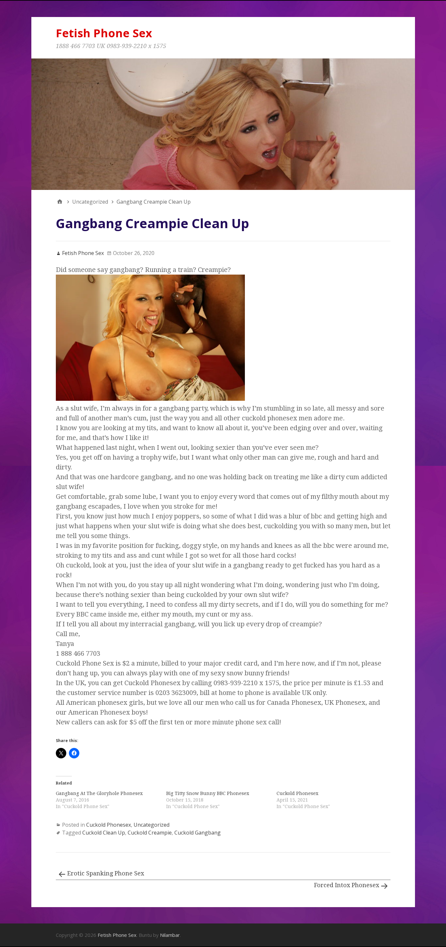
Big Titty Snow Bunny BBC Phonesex (207, 793)
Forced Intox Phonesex (346, 885)
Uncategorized (151, 824)
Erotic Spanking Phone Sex (105, 873)
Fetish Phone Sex (104, 33)
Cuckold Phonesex (297, 793)
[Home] (60, 202)
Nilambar (170, 935)
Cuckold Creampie (150, 832)
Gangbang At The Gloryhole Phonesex (99, 793)
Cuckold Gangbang (197, 832)
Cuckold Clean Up (103, 832)
